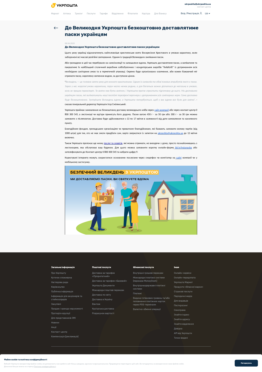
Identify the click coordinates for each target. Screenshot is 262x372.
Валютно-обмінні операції (147, 309)
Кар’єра (146, 13)
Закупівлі (56, 304)
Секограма (179, 310)
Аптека (67, 13)
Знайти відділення (184, 324)
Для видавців (181, 301)
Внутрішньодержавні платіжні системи (149, 287)
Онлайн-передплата (185, 277)
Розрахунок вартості (103, 313)
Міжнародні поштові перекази (108, 290)
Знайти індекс (181, 314)
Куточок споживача (61, 277)
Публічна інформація (62, 291)
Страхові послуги (183, 291)
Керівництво (58, 287)
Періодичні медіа (183, 296)
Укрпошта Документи (103, 285)
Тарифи (104, 13)
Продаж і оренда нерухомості (67, 308)
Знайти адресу (182, 319)
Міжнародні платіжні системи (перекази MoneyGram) (149, 279)
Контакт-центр (59, 332)
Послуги (91, 13)
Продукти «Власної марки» (188, 287)
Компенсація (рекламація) (64, 336)
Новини (55, 322)
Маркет (55, 13)
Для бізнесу (160, 13)
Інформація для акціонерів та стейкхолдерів (66, 298)
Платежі (137, 293)
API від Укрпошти (183, 333)
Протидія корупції (60, 313)
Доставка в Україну (102, 299)
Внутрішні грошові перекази (148, 273)
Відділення (117, 13)
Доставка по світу (101, 295)
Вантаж (96, 304)
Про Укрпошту (58, 273)
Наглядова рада (59, 282)
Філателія (133, 13)
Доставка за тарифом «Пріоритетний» (103, 275)
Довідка (178, 328)
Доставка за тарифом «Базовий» (109, 281)
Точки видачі (181, 338)
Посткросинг (181, 305)
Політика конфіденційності (45, 366)
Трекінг (79, 13)
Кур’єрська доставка (103, 308)
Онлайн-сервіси (182, 273)
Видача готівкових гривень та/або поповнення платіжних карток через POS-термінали (151, 301)
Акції (53, 327)
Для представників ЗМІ (63, 318)
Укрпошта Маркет (183, 282)
